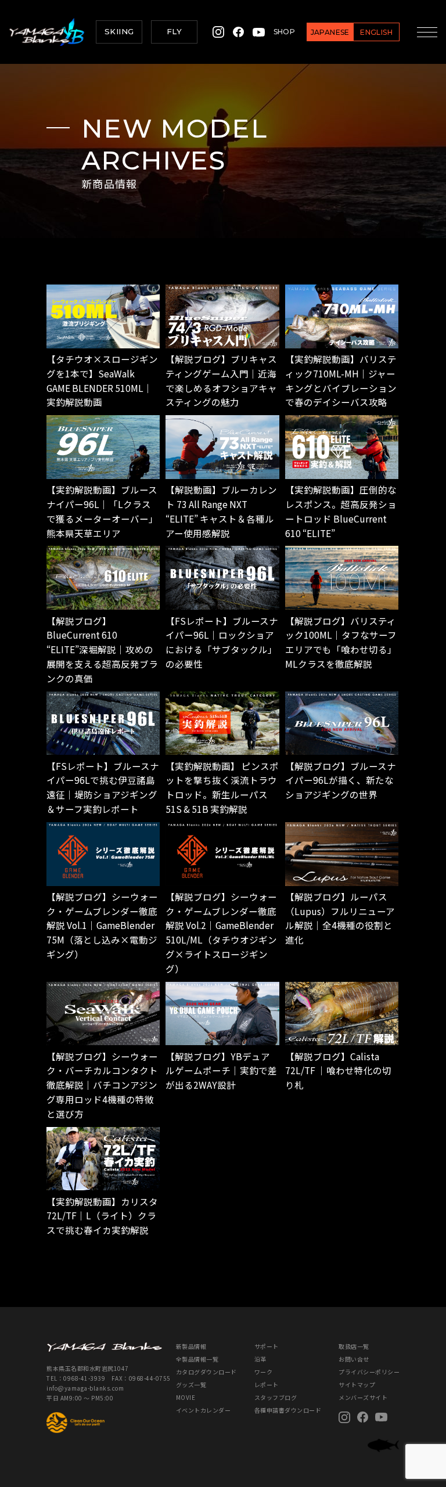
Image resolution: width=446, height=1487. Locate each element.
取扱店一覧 (354, 1346)
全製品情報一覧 (197, 1359)
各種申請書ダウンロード (288, 1410)
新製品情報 (191, 1346)
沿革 (260, 1359)
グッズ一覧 (191, 1384)
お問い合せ (354, 1359)
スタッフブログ (275, 1397)
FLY (174, 31)
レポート (266, 1384)
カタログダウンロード (206, 1371)
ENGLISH (376, 32)
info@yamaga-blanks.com (85, 1388)
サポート (266, 1346)
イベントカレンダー (203, 1410)
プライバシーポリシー (369, 1371)
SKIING (119, 31)
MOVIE (186, 1397)
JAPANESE (330, 32)
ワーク (263, 1371)
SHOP (284, 31)
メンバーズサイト (363, 1397)
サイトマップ (357, 1384)
